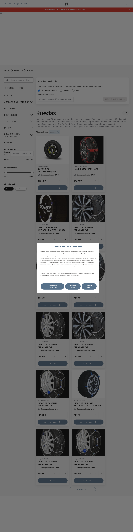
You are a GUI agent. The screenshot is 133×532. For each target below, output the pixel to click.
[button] (52, 286)
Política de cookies (49, 275)
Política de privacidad (46, 280)
